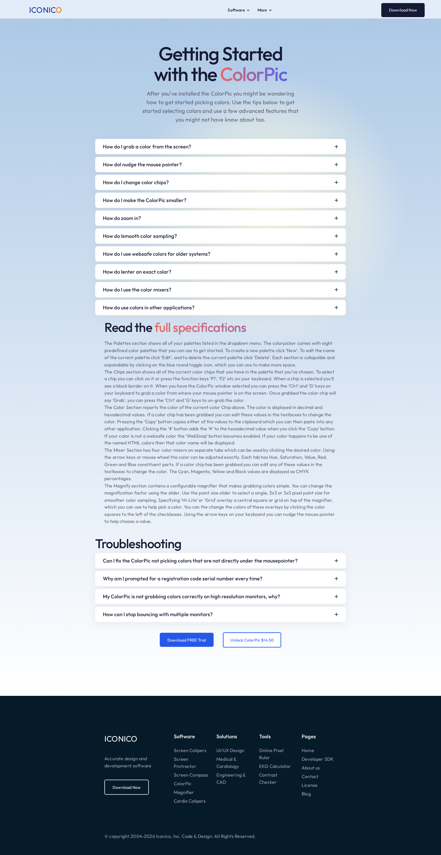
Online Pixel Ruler (271, 753)
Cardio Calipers (190, 801)
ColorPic (182, 784)
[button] (239, 10)
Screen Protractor (185, 762)
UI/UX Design (230, 750)
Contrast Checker (268, 778)
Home (308, 750)
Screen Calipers (190, 750)
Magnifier (184, 792)
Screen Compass (191, 775)
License (309, 785)
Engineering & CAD (231, 778)
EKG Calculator (275, 766)
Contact (310, 776)
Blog (306, 794)
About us (311, 768)
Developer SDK (318, 759)
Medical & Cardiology (227, 762)
